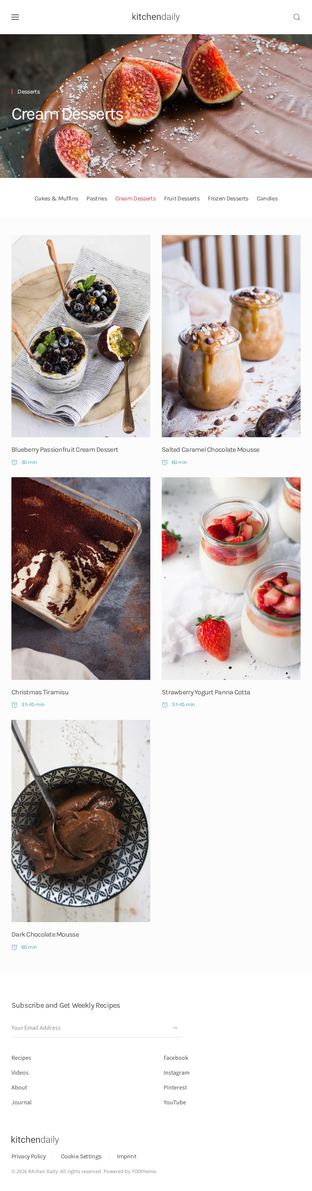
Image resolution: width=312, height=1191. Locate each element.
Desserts (29, 91)
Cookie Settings (81, 1156)
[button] (15, 17)
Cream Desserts (67, 113)
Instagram (176, 1073)
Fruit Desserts (181, 198)
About (19, 1087)
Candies (267, 198)
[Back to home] (156, 17)
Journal (21, 1102)
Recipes (21, 1058)
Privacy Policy (28, 1156)
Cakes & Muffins (56, 198)
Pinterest (175, 1087)
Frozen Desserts (228, 198)
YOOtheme (144, 1171)
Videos (20, 1073)
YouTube (175, 1102)
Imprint (126, 1156)
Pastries (96, 198)
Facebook (176, 1058)
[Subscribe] (175, 1027)
